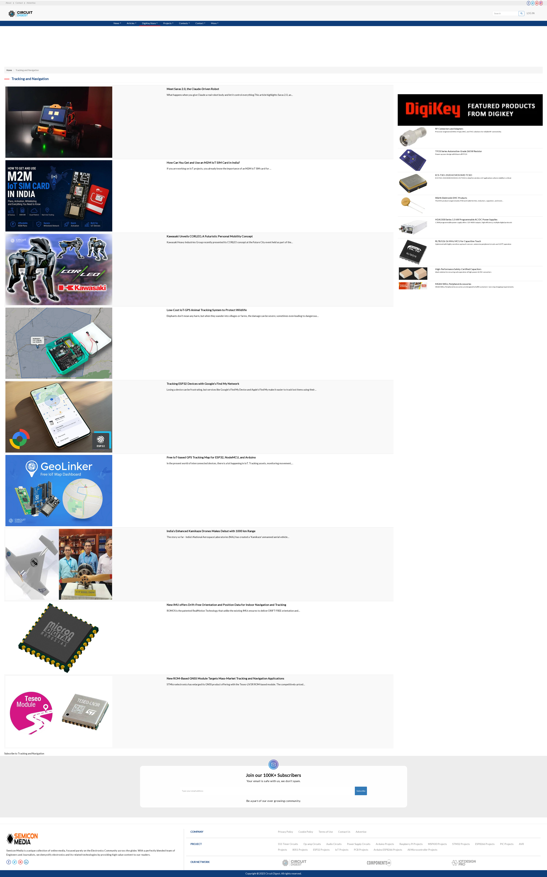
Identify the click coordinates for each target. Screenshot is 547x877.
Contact (19, 3)
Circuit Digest (272, 873)
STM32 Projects (461, 844)
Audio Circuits (334, 844)
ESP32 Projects (321, 849)
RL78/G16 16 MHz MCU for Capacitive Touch (458, 241)
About (8, 3)
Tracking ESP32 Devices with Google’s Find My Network (203, 383)
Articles (131, 23)
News (117, 23)
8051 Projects (300, 849)
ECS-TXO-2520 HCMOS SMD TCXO (453, 175)
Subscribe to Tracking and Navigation (24, 753)
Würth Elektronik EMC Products (451, 197)
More (214, 23)
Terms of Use (326, 831)
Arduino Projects (385, 844)
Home (9, 70)
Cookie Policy (305, 831)
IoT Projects (341, 849)
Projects (167, 23)
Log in (531, 13)
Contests (183, 23)
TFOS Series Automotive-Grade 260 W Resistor (458, 151)
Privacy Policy (285, 831)
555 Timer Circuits (288, 844)
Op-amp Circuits (312, 844)
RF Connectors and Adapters (449, 128)
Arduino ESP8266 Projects (388, 849)
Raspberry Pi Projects (411, 844)
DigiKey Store (149, 23)
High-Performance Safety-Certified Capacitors (458, 269)
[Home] (23, 14)
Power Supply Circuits (358, 844)
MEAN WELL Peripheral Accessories (453, 283)
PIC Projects (507, 844)
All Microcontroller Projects (422, 849)
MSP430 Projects (437, 844)
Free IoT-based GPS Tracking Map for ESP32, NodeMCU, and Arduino (211, 457)
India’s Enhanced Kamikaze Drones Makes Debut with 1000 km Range (211, 531)
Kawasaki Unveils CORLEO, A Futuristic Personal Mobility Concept (210, 236)
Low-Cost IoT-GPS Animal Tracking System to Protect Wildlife (207, 310)
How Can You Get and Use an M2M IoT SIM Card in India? (203, 162)
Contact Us (344, 831)
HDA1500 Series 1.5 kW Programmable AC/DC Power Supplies (466, 219)
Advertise (31, 3)
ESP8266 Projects (485, 844)
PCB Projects (361, 849)
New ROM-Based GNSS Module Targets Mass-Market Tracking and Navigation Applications (225, 678)
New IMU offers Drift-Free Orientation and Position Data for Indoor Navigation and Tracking (226, 604)
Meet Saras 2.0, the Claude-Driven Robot (193, 89)
